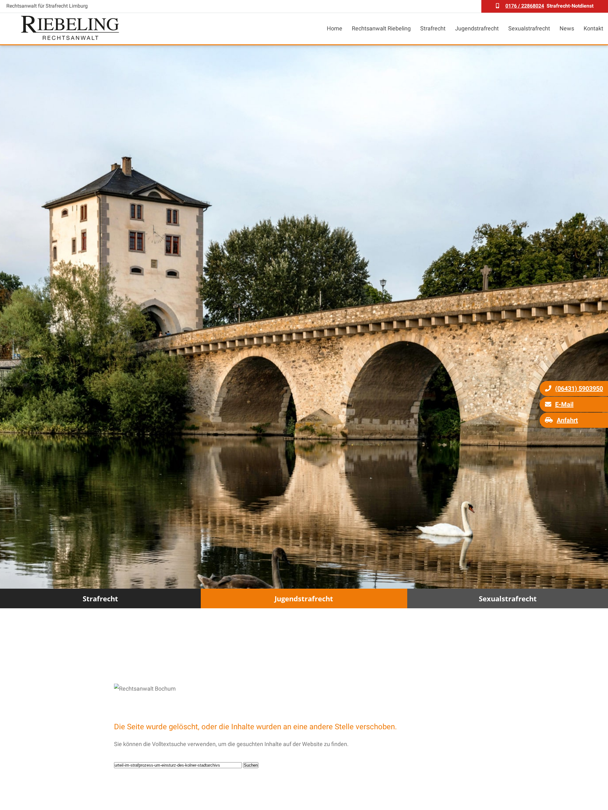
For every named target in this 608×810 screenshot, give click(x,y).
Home (334, 28)
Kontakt (593, 28)
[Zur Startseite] (70, 38)
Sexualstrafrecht (529, 28)
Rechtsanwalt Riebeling (381, 28)
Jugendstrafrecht (477, 28)
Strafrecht (433, 28)
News (567, 28)
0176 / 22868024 (524, 6)
